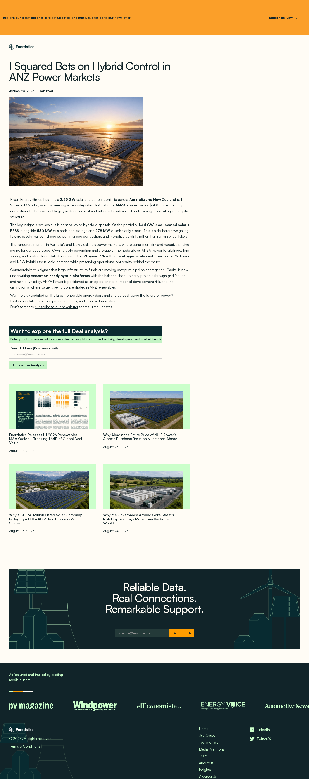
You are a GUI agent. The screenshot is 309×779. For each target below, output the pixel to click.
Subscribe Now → (283, 17)
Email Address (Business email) (34, 348)
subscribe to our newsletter (109, 17)
